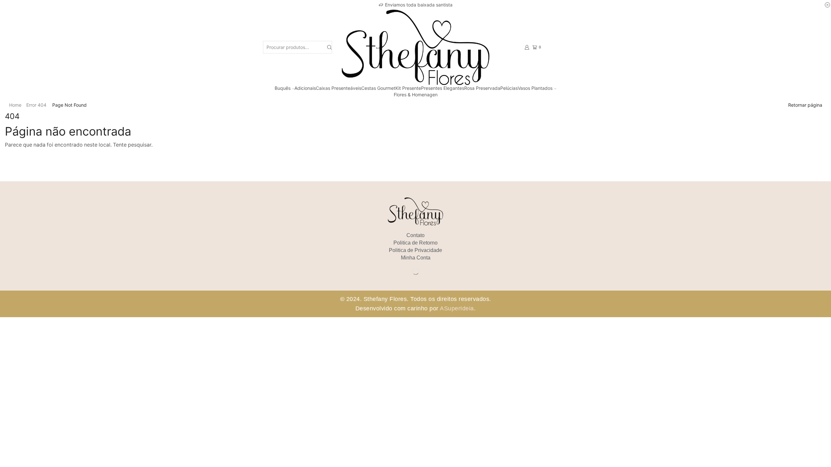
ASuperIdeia (457, 308)
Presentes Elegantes (442, 88)
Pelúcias (509, 88)
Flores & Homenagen (416, 94)
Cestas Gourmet (378, 88)
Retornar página (805, 105)
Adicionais (305, 88)
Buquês (283, 88)
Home (15, 105)
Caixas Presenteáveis (338, 88)
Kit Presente (408, 88)
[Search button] (329, 47)
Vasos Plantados (535, 88)
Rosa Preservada (482, 88)
